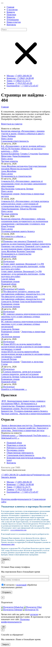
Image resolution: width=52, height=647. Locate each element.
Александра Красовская (31, 377)
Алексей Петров (9, 359)
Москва (10, 75)
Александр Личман (24, 189)
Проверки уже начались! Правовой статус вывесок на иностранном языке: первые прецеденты (25, 247)
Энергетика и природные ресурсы (28, 430)
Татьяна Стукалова (29, 153)
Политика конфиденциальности (16, 499)
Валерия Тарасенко (26, 251)
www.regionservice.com (18, 530)
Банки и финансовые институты (17, 425)
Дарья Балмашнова (21, 156)
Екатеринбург (13, 86)
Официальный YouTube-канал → (34, 435)
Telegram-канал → (9, 435)
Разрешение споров (10, 194)
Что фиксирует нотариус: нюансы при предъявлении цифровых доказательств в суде (23, 297)
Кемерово (11, 78)
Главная (5, 107)
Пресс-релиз (7, 138)
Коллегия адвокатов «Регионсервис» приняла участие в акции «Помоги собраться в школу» (23, 132)
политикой (21, 585)
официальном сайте (8, 544)
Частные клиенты (9, 161)
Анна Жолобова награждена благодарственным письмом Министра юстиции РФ (23, 167)
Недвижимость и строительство (16, 176)
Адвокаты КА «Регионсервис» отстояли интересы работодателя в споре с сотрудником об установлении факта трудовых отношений (25, 203)
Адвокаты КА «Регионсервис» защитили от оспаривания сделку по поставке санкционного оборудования (23, 183)
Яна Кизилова (8, 189)
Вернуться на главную (11, 124)
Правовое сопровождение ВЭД (31, 406)
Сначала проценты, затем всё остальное (20, 374)
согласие (34, 614)
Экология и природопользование (34, 413)
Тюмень (10, 83)
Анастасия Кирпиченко (31, 301)
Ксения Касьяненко (10, 153)
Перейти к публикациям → (14, 389)
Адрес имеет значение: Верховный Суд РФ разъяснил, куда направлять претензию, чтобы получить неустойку (23, 274)
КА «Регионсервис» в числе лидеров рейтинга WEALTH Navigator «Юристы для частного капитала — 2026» (23, 148)
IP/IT (4, 401)
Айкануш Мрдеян (28, 209)
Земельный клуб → (10, 438)
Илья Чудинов (8, 226)
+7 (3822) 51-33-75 (21, 81)
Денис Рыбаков (8, 136)
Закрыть (5, 559)
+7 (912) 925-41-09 (23, 83)
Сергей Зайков (8, 279)
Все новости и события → (13, 236)
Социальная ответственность (15, 141)
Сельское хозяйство (26, 428)
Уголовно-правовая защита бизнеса (18, 231)
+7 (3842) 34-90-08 (25, 78)
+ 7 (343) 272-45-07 (29, 86)
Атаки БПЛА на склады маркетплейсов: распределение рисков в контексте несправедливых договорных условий (25, 354)
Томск (9, 81)
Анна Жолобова (8, 171)
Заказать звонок (8, 477)
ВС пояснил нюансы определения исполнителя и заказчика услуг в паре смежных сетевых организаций (24, 324)
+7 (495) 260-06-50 (23, 75)
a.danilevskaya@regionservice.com (34, 475)
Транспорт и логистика (32, 361)
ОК (3, 627)
